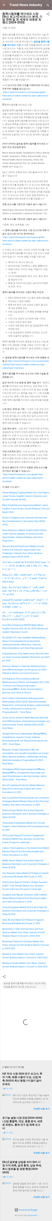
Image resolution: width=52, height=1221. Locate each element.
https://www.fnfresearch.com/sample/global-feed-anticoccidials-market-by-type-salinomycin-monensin (25, 95)
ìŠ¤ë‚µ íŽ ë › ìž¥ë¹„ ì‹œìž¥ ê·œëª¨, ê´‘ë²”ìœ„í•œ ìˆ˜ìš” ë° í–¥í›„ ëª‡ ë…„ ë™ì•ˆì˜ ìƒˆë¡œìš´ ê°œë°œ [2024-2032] (24, 578)
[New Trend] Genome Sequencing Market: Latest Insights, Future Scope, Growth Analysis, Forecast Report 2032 (26, 508)
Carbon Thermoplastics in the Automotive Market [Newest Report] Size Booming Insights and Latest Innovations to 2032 (25, 851)
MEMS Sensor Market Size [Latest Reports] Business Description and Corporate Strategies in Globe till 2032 (25, 864)
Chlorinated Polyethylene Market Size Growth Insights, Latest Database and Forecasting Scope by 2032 (25, 826)
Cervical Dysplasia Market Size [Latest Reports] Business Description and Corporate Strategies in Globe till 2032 (25, 911)
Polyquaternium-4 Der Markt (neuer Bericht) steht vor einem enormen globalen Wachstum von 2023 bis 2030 (25, 657)
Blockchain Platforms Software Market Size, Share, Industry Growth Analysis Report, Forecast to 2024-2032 (25, 945)
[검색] (48, 5)
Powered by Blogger (28, 1210)
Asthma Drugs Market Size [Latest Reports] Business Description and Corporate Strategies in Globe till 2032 (25, 814)
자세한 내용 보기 (41, 1108)
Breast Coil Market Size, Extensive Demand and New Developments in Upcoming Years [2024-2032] (24, 521)
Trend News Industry (25, 5)
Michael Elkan (32, 1215)
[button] (48, 14)
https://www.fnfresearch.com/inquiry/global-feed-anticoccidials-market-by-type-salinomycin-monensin (25, 240)
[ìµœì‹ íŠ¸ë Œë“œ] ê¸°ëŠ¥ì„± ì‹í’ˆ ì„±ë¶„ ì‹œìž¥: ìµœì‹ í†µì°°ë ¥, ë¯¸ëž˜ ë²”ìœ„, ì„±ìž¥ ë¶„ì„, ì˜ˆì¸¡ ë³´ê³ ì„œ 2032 (24, 591)
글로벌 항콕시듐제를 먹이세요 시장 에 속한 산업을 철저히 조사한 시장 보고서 (24, 985)
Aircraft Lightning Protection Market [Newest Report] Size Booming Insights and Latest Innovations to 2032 (23, 788)
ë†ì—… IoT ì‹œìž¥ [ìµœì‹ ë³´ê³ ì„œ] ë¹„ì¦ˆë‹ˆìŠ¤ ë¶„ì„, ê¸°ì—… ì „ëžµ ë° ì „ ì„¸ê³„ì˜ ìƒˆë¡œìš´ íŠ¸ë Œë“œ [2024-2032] (23, 616)
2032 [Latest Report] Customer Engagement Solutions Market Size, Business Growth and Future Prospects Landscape (23, 839)
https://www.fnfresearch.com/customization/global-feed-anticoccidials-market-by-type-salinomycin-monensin (25, 364)
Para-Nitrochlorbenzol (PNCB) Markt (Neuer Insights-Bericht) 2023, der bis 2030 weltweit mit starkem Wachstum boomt (25, 628)
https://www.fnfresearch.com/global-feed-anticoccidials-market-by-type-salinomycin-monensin (23, 478)
